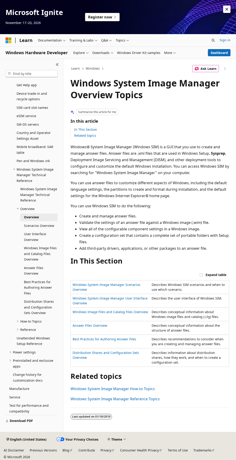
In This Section (85, 129)
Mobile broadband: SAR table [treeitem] (35, 150)
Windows (93, 68)
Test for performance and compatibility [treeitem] (29, 408)
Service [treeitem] (14, 397)
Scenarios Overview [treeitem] (39, 225)
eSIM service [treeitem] (26, 116)
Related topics (85, 135)
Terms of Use (178, 450)
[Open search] (213, 40)
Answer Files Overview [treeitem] (33, 271)
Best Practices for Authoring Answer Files (104, 339)
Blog (65, 450)
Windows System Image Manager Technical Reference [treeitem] (38, 194)
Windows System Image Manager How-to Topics (113, 388)
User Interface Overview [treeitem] (35, 237)
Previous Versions (43, 450)
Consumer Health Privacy (139, 450)
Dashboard (219, 52)
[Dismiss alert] (226, 9)
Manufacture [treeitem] (19, 388)
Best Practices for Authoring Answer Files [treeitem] (38, 287)
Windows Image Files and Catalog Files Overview (110, 312)
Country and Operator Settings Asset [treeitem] (34, 136)
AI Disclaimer (14, 450)
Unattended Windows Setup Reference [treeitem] (33, 341)
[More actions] (225, 68)
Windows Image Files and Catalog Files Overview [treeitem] (40, 253)
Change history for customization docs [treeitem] (28, 377)
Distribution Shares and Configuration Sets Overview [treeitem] (39, 307)
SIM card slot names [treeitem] (32, 107)
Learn (75, 68)
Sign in (225, 40)
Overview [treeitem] (31, 217)
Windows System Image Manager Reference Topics (115, 398)
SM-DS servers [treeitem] (28, 124)
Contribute (86, 450)
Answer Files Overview (90, 325)
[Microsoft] (9, 40)
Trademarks (202, 450)
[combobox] (32, 73)
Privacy (105, 450)
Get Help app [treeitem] (27, 85)
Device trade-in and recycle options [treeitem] (32, 96)
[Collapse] (57, 64)
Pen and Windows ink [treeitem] (33, 161)
